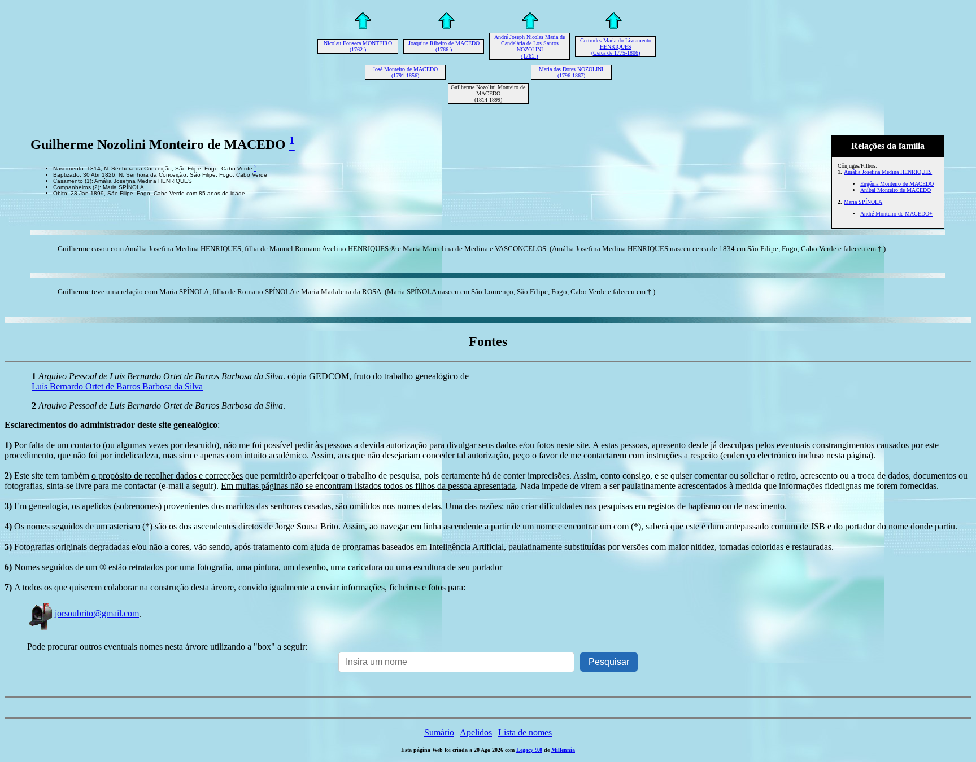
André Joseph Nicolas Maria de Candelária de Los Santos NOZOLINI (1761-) (529, 46)
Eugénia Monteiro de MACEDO (897, 184)
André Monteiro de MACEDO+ (896, 214)
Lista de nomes (525, 732)
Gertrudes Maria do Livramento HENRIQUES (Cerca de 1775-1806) (615, 46)
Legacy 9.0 (529, 750)
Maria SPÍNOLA (863, 202)
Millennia (563, 750)
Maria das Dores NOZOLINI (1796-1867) (571, 72)
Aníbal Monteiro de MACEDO (895, 190)
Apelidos (476, 732)
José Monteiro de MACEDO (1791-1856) (405, 72)
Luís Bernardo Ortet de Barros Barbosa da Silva (117, 386)
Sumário (439, 732)
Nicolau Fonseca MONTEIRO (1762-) (358, 46)
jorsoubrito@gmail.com (97, 613)
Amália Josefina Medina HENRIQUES (888, 172)
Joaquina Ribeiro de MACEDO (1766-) (444, 46)
